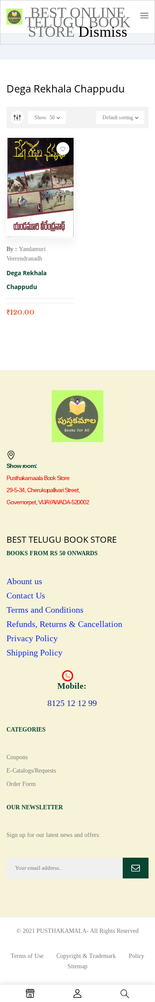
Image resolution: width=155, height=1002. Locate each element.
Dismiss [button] (102, 31)
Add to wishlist (62, 148)
